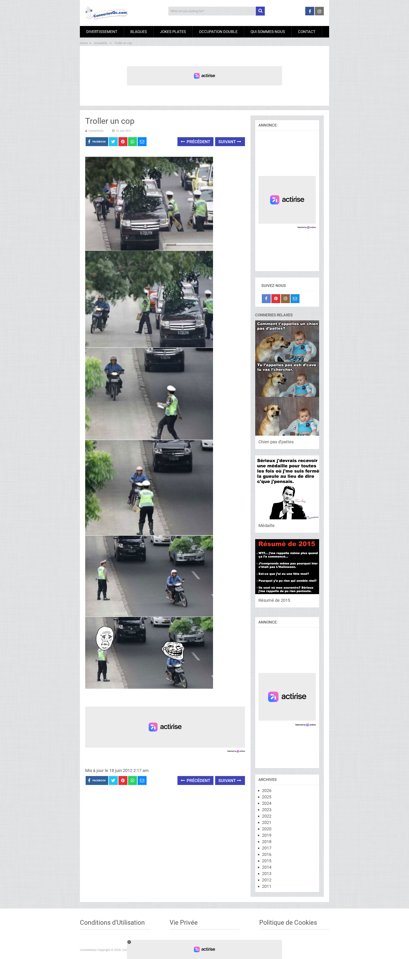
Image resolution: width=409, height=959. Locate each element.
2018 (266, 841)
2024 (266, 803)
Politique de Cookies (288, 922)
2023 (266, 809)
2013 (266, 873)
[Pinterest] (275, 298)
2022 (266, 816)
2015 (266, 860)
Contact (306, 31)
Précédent (198, 141)
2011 (266, 886)
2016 (266, 854)
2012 (266, 880)
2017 (266, 848)
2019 (266, 835)
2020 (266, 828)
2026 (266, 790)
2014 (266, 867)
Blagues (138, 31)
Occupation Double (218, 31)
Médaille (266, 525)
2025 (266, 796)
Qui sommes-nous (268, 31)
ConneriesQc (96, 130)
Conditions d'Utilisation (112, 922)
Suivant (227, 141)
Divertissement (101, 31)
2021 (266, 822)
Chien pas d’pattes (276, 441)
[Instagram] (285, 298)
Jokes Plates (173, 31)
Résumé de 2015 (274, 600)
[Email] (295, 298)
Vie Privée (184, 922)
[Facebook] (266, 298)
